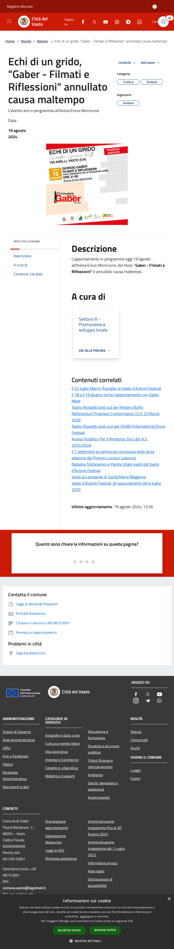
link (130, 921)
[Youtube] (103, 22)
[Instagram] (115, 22)
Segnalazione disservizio (55, 839)
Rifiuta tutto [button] (105, 930)
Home (9, 41)
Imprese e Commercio (61, 759)
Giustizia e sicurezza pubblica (103, 749)
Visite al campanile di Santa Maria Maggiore (109, 477)
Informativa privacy (103, 863)
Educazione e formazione (98, 735)
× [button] (169, 899)
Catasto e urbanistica (61, 768)
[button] (87, 941)
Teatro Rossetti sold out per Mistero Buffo (107, 407)
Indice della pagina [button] (27, 241)
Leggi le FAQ (54, 850)
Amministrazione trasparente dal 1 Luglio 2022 (106, 848)
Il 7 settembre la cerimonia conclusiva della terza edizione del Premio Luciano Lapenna (113, 455)
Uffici (7, 748)
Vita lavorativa (56, 751)
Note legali (96, 871)
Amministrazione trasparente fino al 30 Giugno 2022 (104, 828)
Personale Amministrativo (15, 775)
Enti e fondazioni (16, 756)
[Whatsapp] (137, 22)
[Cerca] (164, 21)
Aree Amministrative (19, 740)
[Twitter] (92, 22)
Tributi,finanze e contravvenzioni (100, 763)
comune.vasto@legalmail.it (24, 888)
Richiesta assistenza (61, 858)
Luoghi (135, 770)
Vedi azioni (148, 62)
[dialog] (87, 921)
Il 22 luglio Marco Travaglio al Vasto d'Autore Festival (116, 388)
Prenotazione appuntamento (56, 824)
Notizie (42, 41)
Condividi (125, 62)
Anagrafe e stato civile (62, 735)
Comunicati (139, 740)
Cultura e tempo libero (62, 743)
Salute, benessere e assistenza (103, 786)
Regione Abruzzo (20, 6)
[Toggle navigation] (9, 21)
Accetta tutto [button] (69, 930)
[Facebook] (81, 22)
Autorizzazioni (99, 797)
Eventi (135, 778)
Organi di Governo (17, 731)
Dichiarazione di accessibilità (100, 882)
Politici (8, 764)
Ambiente (95, 775)
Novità (26, 41)
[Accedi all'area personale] (154, 6)
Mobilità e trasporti (60, 776)
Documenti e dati (16, 787)
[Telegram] (126, 22)
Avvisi (135, 748)
